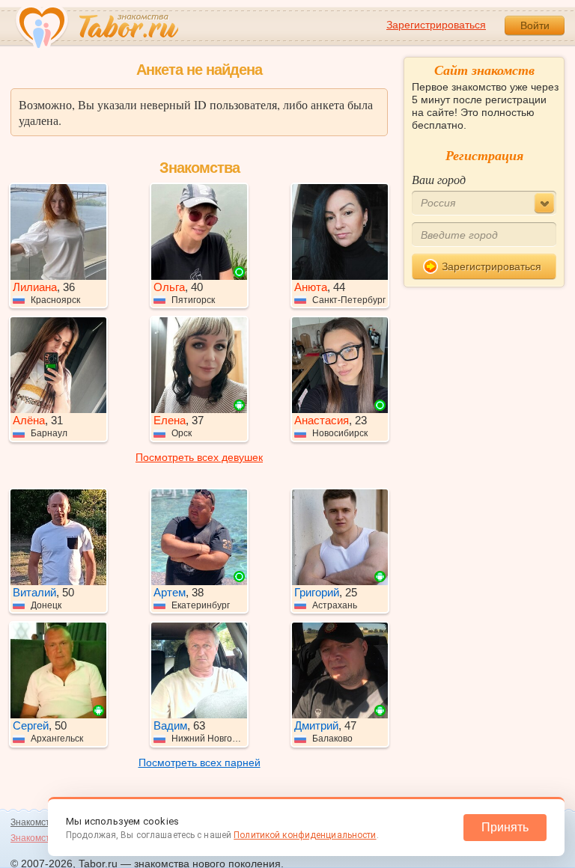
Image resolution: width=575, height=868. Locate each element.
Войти (535, 25)
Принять (505, 827)
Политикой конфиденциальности (305, 835)
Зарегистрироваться (436, 25)
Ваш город (439, 179)
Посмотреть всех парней (200, 762)
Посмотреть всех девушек (199, 457)
